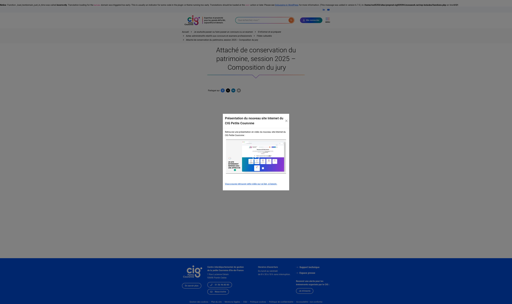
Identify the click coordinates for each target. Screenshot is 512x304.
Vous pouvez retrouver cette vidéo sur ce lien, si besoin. (251, 184)
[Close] (286, 121)
